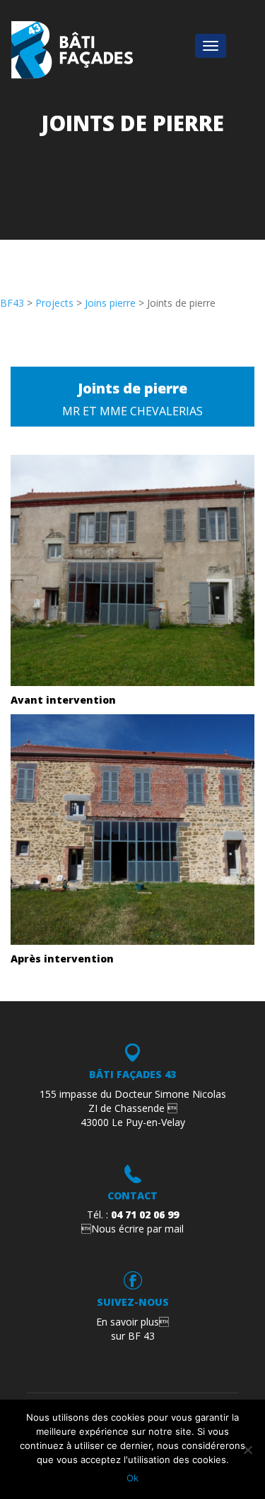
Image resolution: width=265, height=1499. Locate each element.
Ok (132, 1477)
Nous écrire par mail (132, 1228)
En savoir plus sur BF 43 (132, 1328)
